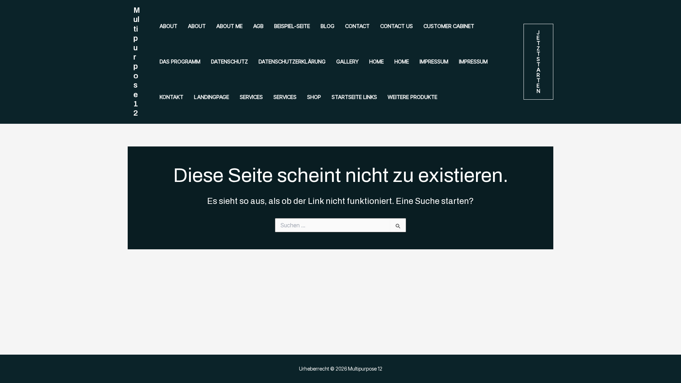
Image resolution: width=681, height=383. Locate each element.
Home (376, 61)
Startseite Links (354, 97)
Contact (357, 26)
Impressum (434, 61)
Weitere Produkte (412, 97)
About (168, 26)
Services (251, 97)
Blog (327, 26)
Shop (314, 97)
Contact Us (396, 26)
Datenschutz (229, 61)
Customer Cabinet (448, 26)
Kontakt (171, 97)
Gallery (347, 61)
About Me (229, 26)
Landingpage (211, 97)
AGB (258, 26)
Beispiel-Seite (292, 26)
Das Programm (180, 61)
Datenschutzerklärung (292, 61)
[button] (538, 62)
